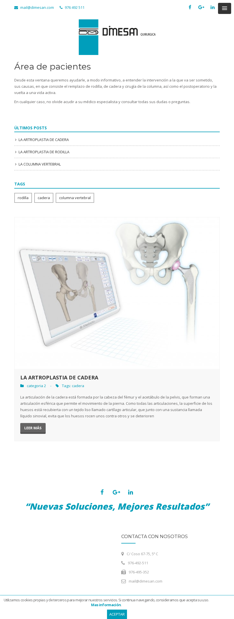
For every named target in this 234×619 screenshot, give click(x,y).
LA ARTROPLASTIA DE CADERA (44, 139)
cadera (44, 197)
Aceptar (117, 614)
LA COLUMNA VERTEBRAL (40, 164)
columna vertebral (75, 197)
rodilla (23, 197)
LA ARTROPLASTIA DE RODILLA (44, 151)
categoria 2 (36, 385)
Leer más (33, 427)
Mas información (106, 604)
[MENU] (224, 8)
